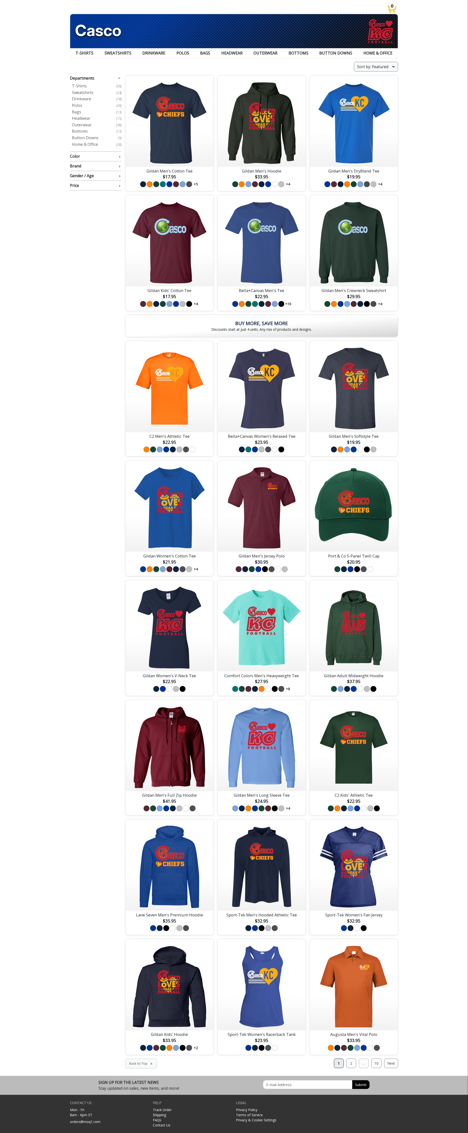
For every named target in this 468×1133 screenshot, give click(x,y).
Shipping (159, 1115)
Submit (361, 1084)
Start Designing (169, 157)
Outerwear (265, 53)
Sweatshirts (118, 53)
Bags (205, 53)
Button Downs (335, 53)
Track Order (162, 1109)
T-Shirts (84, 53)
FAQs (157, 1120)
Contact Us (161, 1125)
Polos (182, 53)
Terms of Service (249, 1115)
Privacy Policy (246, 1109)
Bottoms (298, 53)
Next (391, 1063)
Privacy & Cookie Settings (256, 1120)
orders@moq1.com (85, 1121)
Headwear (232, 53)
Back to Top (141, 1063)
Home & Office (377, 53)
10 (376, 1063)
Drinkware (153, 53)
